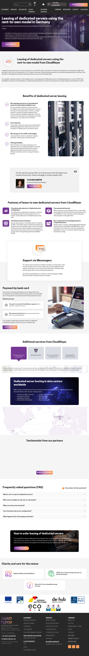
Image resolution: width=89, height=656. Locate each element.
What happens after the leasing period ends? (18, 516)
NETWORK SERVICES (44, 11)
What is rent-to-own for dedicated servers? (18, 494)
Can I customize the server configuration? (17, 511)
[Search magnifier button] (29, 4)
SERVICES (14, 9)
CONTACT (71, 632)
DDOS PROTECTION (52, 626)
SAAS (25, 647)
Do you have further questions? (75, 488)
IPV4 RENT (49, 638)
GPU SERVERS (28, 629)
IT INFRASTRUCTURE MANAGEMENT (52, 634)
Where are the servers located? (14, 505)
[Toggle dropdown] (39, 4)
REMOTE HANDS (51, 620)
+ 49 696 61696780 (56, 4)
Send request (10, 44)
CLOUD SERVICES (32, 11)
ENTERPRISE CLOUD (30, 650)
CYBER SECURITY (51, 629)
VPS (25, 644)
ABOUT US (71, 620)
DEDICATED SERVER (30, 620)
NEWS (70, 629)
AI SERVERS (27, 626)
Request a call (78, 4)
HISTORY (71, 623)
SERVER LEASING (29, 623)
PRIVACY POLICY (73, 638)
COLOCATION (23, 9)
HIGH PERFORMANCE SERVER (32, 632)
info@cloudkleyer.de (8, 639)
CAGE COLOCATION (30, 638)
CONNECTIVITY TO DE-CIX (54, 644)
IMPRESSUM (72, 641)
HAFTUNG (71, 635)
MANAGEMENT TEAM (74, 626)
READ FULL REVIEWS (44, 472)
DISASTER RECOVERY (52, 623)
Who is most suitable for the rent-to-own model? (19, 500)
